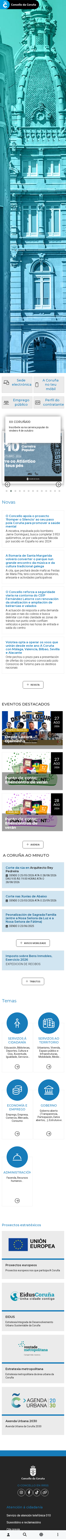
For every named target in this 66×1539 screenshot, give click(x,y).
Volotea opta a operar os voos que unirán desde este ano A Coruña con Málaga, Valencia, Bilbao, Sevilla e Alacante (33, 648)
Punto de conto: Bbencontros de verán (21, 823)
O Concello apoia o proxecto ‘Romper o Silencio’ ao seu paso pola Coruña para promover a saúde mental (33, 521)
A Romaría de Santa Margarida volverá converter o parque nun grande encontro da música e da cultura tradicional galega (30, 561)
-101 (58, 1450)
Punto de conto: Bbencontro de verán (26, 780)
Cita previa (13, 1529)
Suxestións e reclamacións (24, 1522)
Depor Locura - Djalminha (20, 738)
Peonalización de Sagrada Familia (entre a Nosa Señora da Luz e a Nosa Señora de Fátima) (31, 918)
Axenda (35, 844)
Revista (35, 685)
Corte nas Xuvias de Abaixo (26, 896)
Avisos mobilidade (35, 943)
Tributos (35, 981)
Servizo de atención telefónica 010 (29, 1515)
